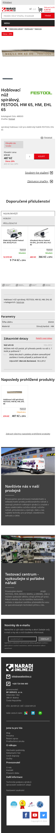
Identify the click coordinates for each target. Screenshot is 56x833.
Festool (12, 119)
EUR (34, 9)
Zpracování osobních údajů (18, 785)
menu (7, 23)
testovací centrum (31, 591)
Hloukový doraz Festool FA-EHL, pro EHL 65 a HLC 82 (40, 242)
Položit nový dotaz (44, 338)
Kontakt (9, 770)
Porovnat (48, 137)
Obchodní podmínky (15, 750)
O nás (9, 767)
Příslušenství (10, 223)
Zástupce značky (38, 181)
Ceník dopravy (12, 756)
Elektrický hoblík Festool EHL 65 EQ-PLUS (13, 241)
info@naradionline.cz (21, 676)
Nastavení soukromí (15, 790)
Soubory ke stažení (37, 172)
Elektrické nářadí (16, 29)
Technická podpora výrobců (18, 782)
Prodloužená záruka (15, 741)
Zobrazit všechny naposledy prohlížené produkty (28, 434)
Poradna (10, 735)
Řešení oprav (12, 738)
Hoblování (28, 29)
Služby (9, 758)
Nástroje (38, 29)
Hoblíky (7, 218)
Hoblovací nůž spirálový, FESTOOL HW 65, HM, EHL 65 (13, 401)
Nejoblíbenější (10, 213)
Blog (8, 733)
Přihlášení (7, 2)
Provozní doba (12, 773)
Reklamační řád (13, 753)
